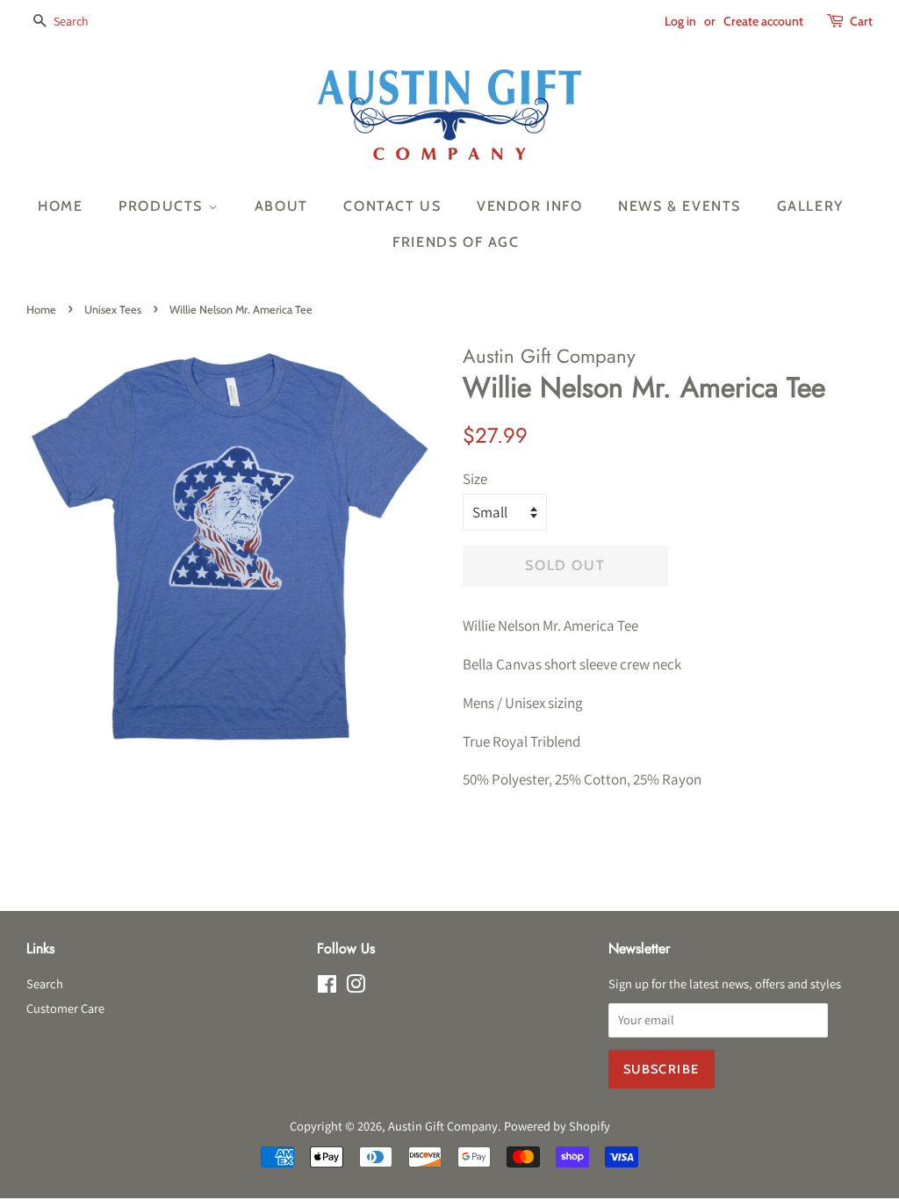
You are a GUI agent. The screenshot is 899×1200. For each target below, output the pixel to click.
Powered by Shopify (557, 1125)
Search (44, 983)
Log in (680, 21)
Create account (763, 21)
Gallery (810, 206)
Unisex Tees (112, 309)
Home (60, 206)
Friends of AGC (455, 242)
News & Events (679, 206)
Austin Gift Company (443, 1125)
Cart (861, 21)
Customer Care (65, 1008)
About (281, 206)
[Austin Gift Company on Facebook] (327, 987)
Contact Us (392, 206)
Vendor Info (530, 206)
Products (163, 206)
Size (475, 478)
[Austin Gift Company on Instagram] (355, 987)
